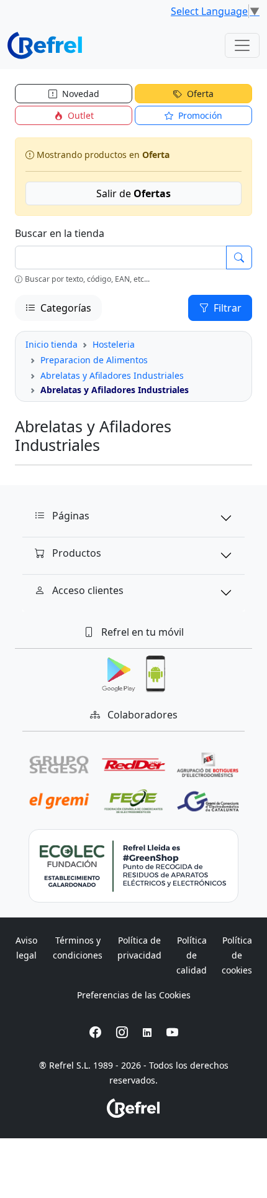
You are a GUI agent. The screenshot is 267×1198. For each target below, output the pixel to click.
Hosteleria (114, 344)
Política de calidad (191, 955)
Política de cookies (237, 955)
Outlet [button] (79, 115)
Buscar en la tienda (59, 233)
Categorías (64, 308)
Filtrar (226, 308)
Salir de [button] (133, 193)
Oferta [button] (199, 94)
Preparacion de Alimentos (94, 360)
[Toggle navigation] (242, 45)
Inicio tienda (51, 344)
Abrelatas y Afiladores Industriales (112, 375)
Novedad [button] (79, 94)
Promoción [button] (199, 115)
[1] (239, 257)
